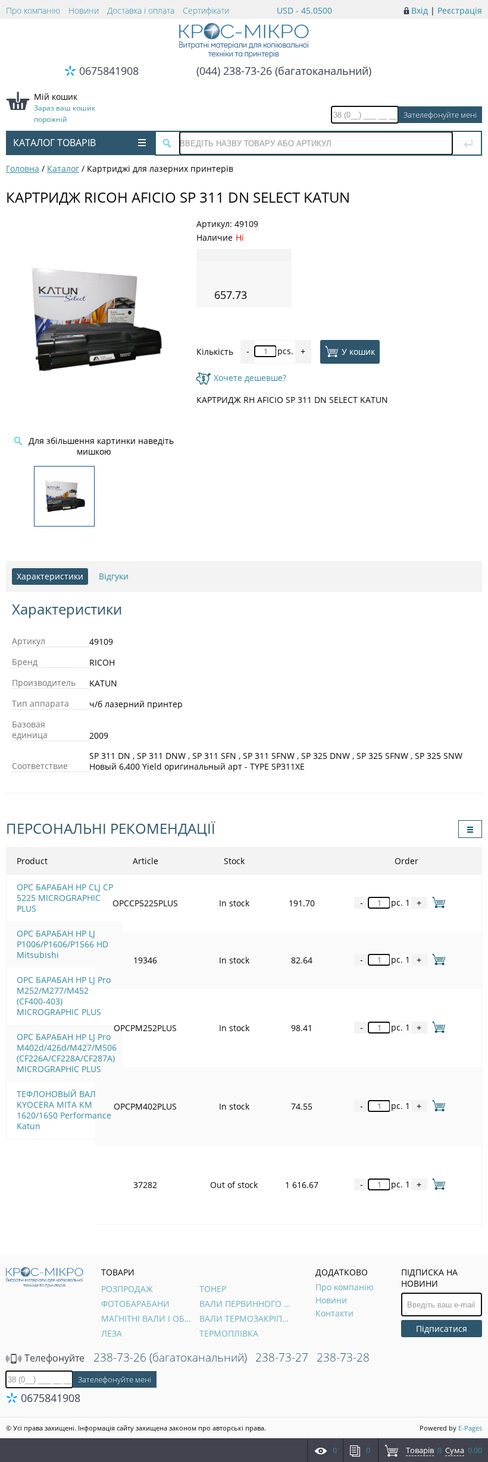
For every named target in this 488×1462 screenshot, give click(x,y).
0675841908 (109, 71)
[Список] (470, 829)
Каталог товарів (54, 142)
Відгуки (114, 576)
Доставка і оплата (140, 10)
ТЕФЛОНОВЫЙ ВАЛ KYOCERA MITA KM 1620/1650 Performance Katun (64, 1110)
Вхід (419, 10)
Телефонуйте (53, 1358)
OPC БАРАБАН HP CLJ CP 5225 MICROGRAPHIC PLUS (65, 897)
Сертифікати (206, 10)
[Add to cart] (436, 902)
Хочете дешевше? (250, 377)
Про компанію (33, 10)
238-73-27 (281, 1357)
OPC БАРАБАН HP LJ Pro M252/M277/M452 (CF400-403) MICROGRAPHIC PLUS (64, 995)
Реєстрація (459, 10)
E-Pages (470, 1427)
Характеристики (50, 576)
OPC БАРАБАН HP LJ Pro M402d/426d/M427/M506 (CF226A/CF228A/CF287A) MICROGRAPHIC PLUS (67, 1053)
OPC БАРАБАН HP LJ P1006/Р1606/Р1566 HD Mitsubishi (62, 944)
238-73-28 (343, 1357)
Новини (83, 10)
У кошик (358, 351)
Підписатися (441, 1328)
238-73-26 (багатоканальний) (170, 1357)
